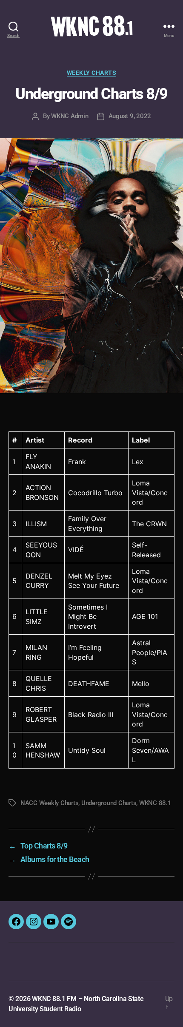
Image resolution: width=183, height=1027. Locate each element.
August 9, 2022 (130, 116)
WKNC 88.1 (155, 803)
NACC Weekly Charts (49, 803)
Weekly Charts (92, 72)
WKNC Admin (69, 116)
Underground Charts (108, 803)
